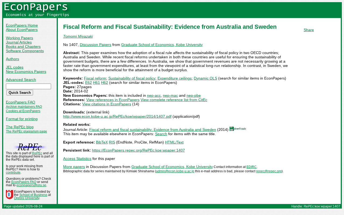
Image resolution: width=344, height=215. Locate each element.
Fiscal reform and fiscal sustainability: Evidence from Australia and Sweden (152, 129)
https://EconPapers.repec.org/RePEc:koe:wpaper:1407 (138, 150)
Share (309, 30)
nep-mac (170, 95)
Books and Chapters (23, 46)
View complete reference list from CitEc (174, 100)
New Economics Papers (26, 71)
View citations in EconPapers (106, 104)
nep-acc (154, 95)
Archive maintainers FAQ (24, 106)
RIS (112, 142)
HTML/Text (174, 142)
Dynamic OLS (205, 78)
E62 (88, 82)
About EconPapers (22, 29)
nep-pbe (194, 95)
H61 (96, 82)
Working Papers (19, 38)
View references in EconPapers (112, 100)
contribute (13, 172)
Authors (12, 59)
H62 (104, 82)
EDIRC (251, 167)
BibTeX (102, 142)
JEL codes (14, 67)
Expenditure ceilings (174, 78)
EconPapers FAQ (20, 102)
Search (161, 134)
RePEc (37, 153)
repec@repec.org (269, 171)
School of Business (33, 194)
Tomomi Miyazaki (78, 36)
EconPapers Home (22, 25)
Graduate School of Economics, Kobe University (162, 44)
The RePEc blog (20, 127)
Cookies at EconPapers (23, 111)
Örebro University (26, 198)
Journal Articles (19, 42)
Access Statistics (77, 158)
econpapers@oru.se (31, 185)
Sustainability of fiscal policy (131, 78)
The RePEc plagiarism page (26, 131)
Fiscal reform (95, 78)
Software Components (25, 51)
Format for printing (22, 119)
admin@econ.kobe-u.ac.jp (175, 171)
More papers (74, 166)
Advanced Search (21, 79)
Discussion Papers (95, 44)
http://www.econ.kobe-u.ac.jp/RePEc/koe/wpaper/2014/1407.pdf (117, 116)
